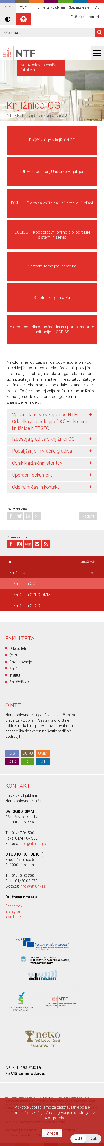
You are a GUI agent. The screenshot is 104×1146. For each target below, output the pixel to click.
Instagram (14, 911)
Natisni (88, 516)
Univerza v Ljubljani (51, 7)
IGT (43, 761)
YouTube (13, 917)
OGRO (27, 753)
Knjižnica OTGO (26, 605)
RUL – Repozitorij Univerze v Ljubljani (52, 171)
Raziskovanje (20, 662)
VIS (97, 7)
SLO (7, 8)
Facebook (13, 906)
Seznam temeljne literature (52, 266)
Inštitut (14, 675)
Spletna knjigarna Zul (52, 297)
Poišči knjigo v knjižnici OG (52, 140)
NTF (10, 115)
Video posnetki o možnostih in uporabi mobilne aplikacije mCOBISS (52, 329)
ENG (23, 8)
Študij (13, 655)
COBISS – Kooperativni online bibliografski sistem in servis (52, 235)
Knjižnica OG (56, 115)
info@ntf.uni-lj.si (33, 843)
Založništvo (19, 682)
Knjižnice (34, 115)
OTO (12, 761)
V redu (52, 1133)
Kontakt (93, 17)
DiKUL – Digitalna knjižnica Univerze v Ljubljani (52, 203)
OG (12, 753)
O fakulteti (17, 648)
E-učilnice (77, 17)
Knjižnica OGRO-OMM (31, 594)
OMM (42, 753)
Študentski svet (79, 7)
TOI (27, 761)
